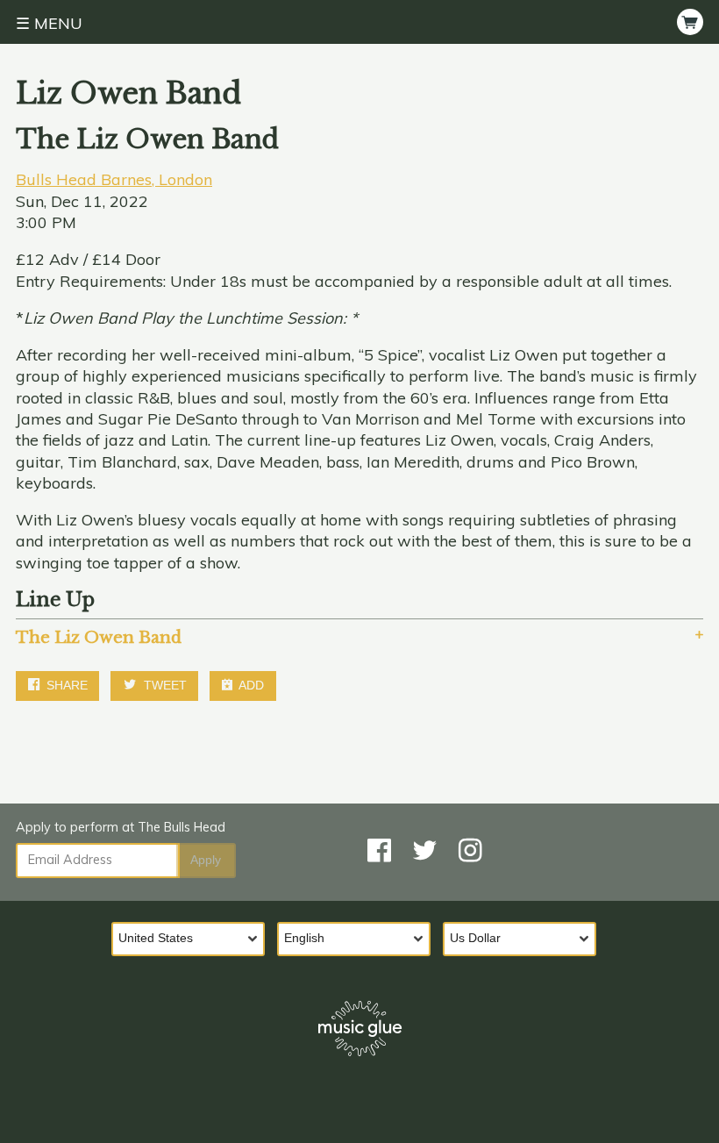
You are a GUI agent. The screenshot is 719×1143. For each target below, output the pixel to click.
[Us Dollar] (526, 939)
